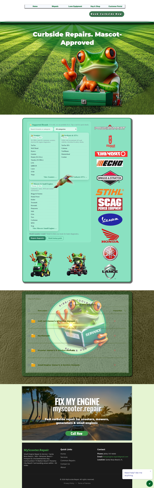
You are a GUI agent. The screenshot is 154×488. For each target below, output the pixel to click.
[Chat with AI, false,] (149, 483)
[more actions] (125, 321)
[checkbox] (29, 311)
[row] (77, 310)
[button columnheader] (125, 310)
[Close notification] (150, 471)
